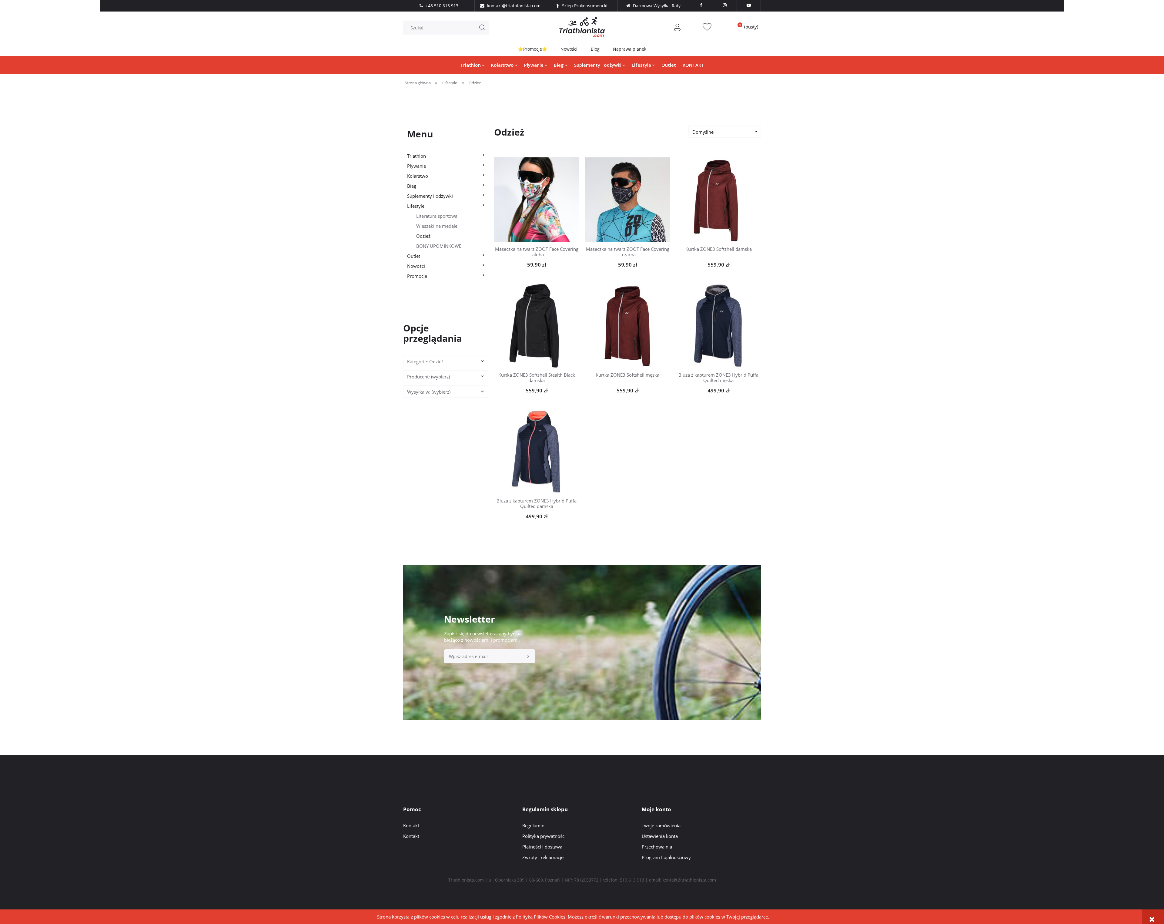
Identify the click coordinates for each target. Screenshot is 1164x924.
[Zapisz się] (528, 656)
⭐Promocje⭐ (532, 49)
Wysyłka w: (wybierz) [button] (428, 392)
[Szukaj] (482, 28)
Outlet (413, 256)
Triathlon (416, 156)
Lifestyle (415, 206)
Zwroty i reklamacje (543, 857)
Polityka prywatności (544, 836)
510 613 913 (632, 880)
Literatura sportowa (436, 216)
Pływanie (416, 166)
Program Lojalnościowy (666, 857)
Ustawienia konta (660, 836)
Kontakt (411, 825)
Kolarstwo (417, 176)
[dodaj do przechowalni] (546, 200)
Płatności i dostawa (542, 847)
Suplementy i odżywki (430, 196)
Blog (595, 49)
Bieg (411, 186)
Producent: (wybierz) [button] (428, 377)
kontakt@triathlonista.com (689, 880)
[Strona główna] (582, 27)
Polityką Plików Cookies (540, 917)
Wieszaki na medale (436, 226)
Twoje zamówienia (661, 825)
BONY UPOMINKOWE (438, 246)
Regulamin (533, 825)
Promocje (417, 276)
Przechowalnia (657, 847)
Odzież (423, 236)
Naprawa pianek (629, 49)
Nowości (568, 49)
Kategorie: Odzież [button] (425, 361)
